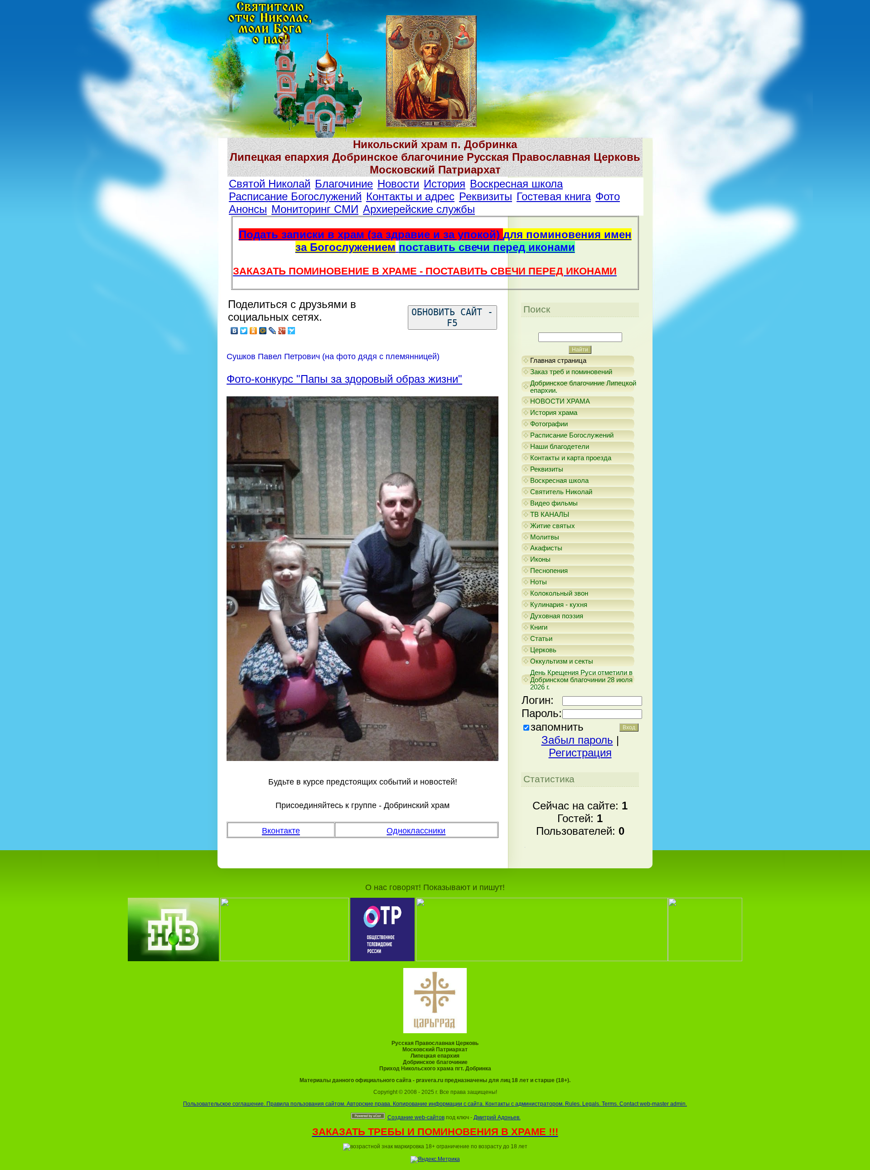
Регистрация (580, 752)
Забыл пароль (577, 740)
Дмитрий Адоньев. (497, 1117)
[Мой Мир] (263, 331)
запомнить (557, 727)
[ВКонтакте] (234, 331)
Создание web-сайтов (416, 1117)
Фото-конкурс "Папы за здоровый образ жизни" (344, 379)
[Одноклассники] (253, 331)
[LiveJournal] (272, 331)
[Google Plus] (282, 331)
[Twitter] (244, 331)
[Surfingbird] (291, 331)
